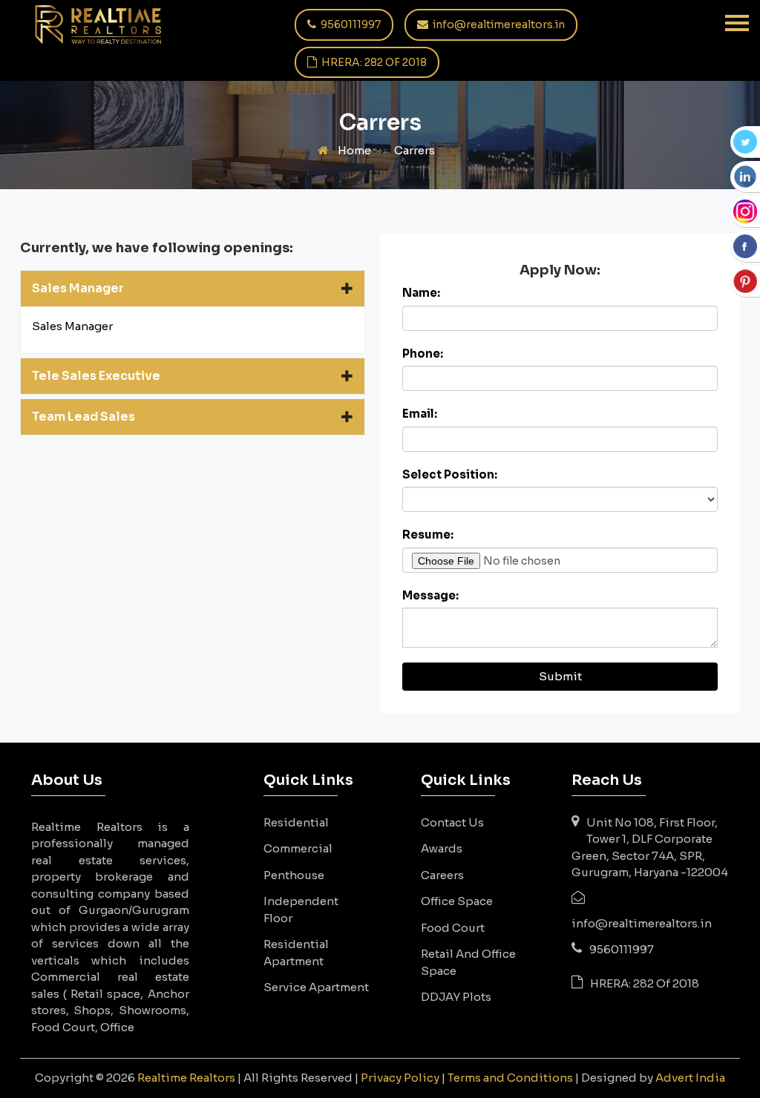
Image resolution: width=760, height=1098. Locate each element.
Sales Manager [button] (78, 288)
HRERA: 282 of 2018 (373, 62)
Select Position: (449, 474)
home (353, 150)
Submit (560, 676)
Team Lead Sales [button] (83, 416)
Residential (296, 822)
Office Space (457, 901)
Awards (441, 848)
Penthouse (293, 875)
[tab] (192, 288)
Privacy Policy (400, 1078)
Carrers (414, 150)
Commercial (297, 848)
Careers (442, 875)
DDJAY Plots (456, 997)
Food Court (453, 928)
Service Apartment (316, 987)
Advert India (690, 1078)
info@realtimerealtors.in (497, 24)
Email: (419, 414)
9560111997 (349, 24)
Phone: (422, 353)
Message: (430, 595)
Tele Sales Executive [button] (96, 376)
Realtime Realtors (186, 1078)
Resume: (427, 534)
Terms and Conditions (510, 1078)
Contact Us (452, 822)
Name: (421, 293)
